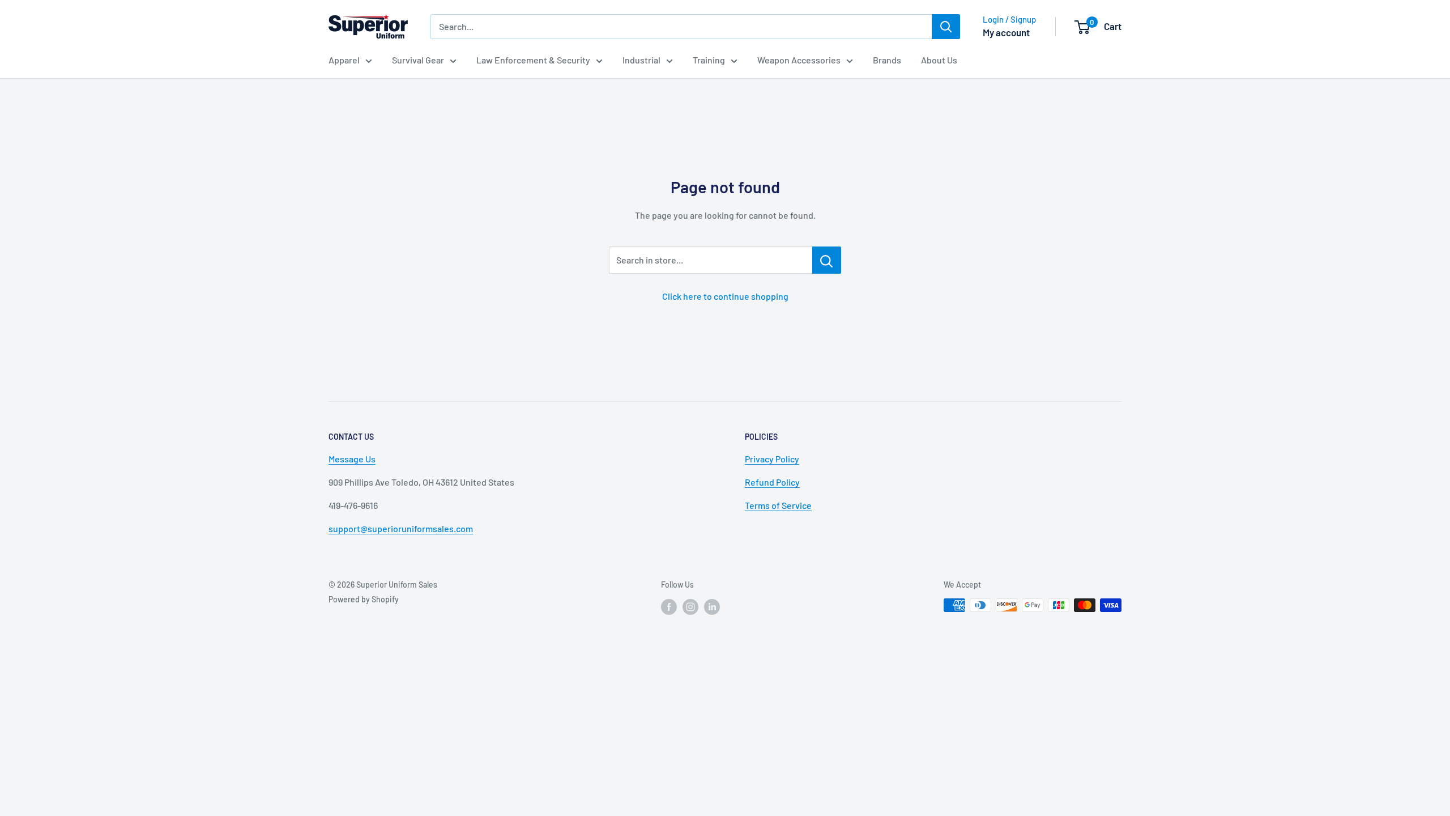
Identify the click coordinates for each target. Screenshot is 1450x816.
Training (709, 59)
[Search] (946, 26)
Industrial (641, 59)
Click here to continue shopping (725, 296)
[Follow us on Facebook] (669, 606)
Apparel (344, 59)
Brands (887, 59)
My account (1006, 32)
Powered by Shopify (364, 599)
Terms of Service (778, 505)
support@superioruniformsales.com (401, 528)
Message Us (352, 458)
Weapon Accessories (799, 59)
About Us (939, 59)
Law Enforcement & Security (533, 59)
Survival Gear (418, 59)
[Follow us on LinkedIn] (712, 606)
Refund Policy (772, 482)
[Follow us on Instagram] (690, 606)
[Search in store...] (826, 260)
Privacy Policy (772, 458)
